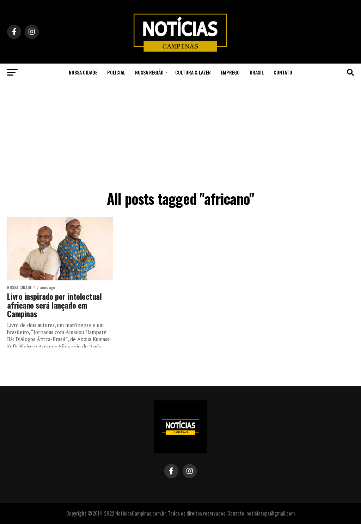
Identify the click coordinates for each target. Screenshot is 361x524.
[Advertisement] (180, 134)
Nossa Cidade (83, 72)
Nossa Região (149, 72)
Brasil (257, 72)
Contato (283, 72)
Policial (116, 72)
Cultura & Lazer (193, 72)
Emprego (230, 72)
